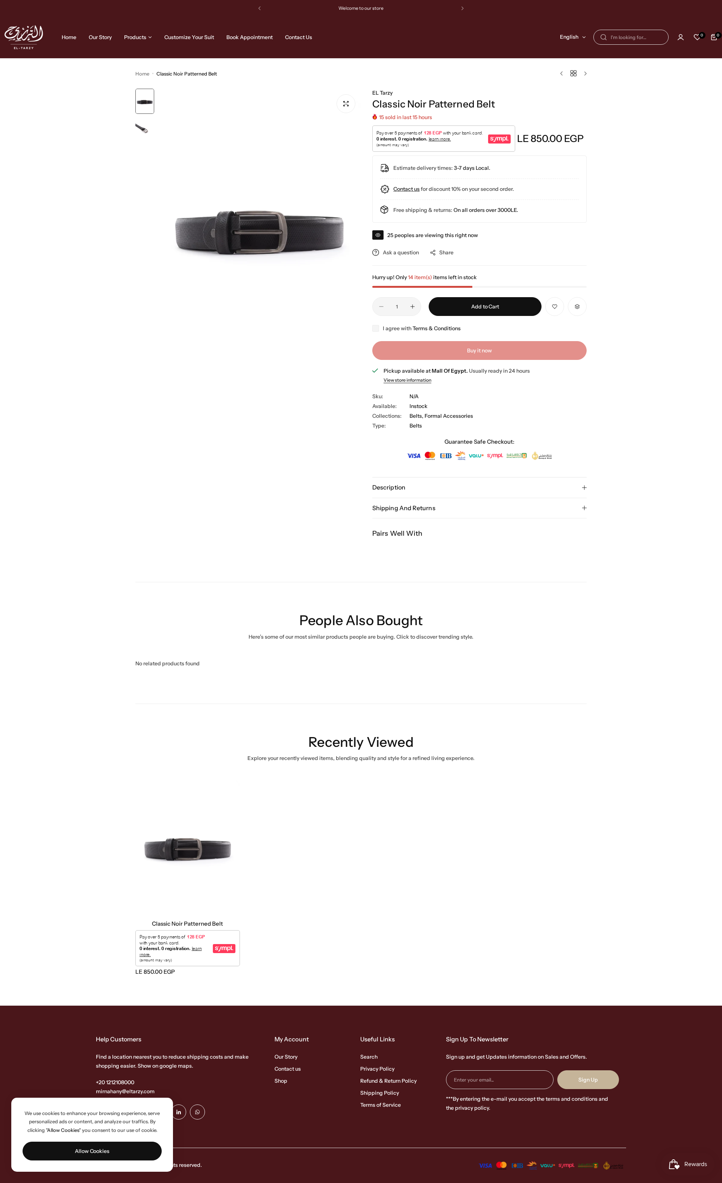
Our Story (286, 1056)
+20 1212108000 (115, 1082)
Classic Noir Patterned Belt (187, 923)
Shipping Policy (379, 1092)
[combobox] (631, 37)
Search (369, 1056)
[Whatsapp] (197, 1112)
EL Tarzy (382, 92)
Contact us (288, 1068)
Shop (281, 1080)
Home (142, 74)
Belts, (417, 415)
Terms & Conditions (437, 328)
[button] (259, 8)
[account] (680, 37)
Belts (416, 425)
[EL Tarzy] (23, 37)
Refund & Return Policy (388, 1080)
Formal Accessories (449, 415)
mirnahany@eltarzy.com (125, 1091)
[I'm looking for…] (603, 37)
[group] (259, 224)
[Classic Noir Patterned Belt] (187, 844)
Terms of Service (380, 1104)
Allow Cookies (92, 1151)
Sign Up (588, 1079)
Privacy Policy (377, 1068)
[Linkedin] (178, 1112)
